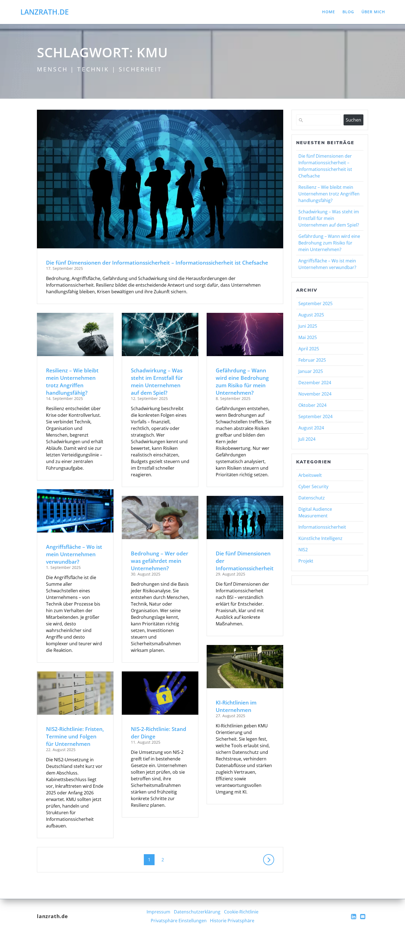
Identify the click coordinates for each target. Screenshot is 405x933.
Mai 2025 (307, 337)
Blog (348, 11)
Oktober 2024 (312, 405)
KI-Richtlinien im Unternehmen (236, 706)
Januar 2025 (310, 371)
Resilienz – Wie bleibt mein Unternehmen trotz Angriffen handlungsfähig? (72, 382)
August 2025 (311, 315)
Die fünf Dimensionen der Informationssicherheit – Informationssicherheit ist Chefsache (157, 262)
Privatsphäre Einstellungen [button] (179, 921)
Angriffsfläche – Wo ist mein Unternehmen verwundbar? (74, 554)
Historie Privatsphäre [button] (232, 921)
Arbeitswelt (310, 475)
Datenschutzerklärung (197, 912)
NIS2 (303, 550)
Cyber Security (313, 486)
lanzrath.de (44, 12)
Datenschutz (311, 498)
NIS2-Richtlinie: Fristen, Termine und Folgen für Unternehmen (75, 736)
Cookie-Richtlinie (241, 912)
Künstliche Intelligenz (320, 538)
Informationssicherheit (322, 527)
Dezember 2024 (314, 383)
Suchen (353, 120)
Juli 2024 (306, 439)
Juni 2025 (307, 326)
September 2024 (315, 416)
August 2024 (311, 428)
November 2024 (314, 394)
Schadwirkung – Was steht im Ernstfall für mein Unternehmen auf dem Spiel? (157, 382)
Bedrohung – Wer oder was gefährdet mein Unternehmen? (159, 561)
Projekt (305, 561)
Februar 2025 (312, 360)
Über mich (373, 11)
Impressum (158, 912)
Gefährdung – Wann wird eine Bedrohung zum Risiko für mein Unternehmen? (242, 382)
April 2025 (308, 349)
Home (328, 11)
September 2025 (315, 303)
